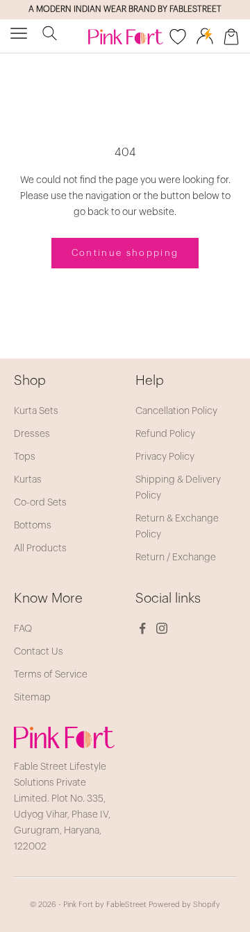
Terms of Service (51, 675)
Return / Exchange (175, 557)
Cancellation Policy (176, 411)
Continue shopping (125, 252)
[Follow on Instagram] (162, 628)
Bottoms (32, 525)
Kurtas (28, 480)
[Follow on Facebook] (142, 628)
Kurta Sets (36, 411)
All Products (40, 548)
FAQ (23, 629)
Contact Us (38, 652)
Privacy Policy (164, 457)
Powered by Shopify (184, 904)
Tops (24, 457)
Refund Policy (165, 434)
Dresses (32, 434)
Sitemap (32, 697)
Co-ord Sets (40, 503)
